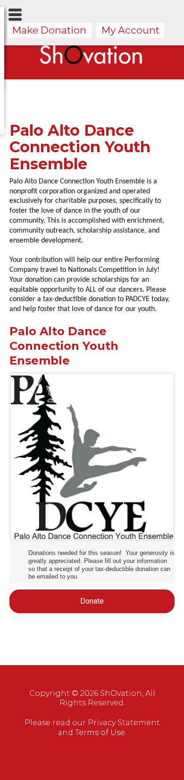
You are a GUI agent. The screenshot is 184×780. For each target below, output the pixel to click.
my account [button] (130, 30)
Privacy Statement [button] (124, 722)
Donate (92, 601)
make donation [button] (49, 30)
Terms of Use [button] (100, 732)
